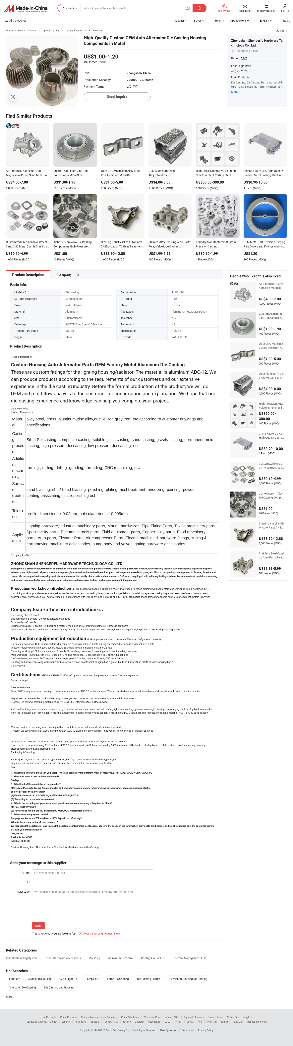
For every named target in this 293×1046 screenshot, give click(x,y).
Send (38, 926)
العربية (167, 1021)
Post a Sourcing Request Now (99, 933)
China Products (68, 1017)
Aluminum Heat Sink (120, 958)
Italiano (127, 1021)
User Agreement (168, 1030)
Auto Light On (68, 979)
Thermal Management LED (189, 958)
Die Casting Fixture (148, 979)
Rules (286, 20)
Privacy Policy (205, 1030)
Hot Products (49, 1017)
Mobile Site (233, 1017)
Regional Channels (194, 1017)
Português (80, 1021)
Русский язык (110, 1021)
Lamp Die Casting (118, 979)
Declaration (188, 1030)
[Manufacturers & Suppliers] (25, 8)
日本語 (190, 1021)
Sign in (285, 10)
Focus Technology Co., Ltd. (120, 1030)
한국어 (178, 1021)
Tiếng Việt (237, 1021)
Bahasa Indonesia (257, 1021)
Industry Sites (172, 1017)
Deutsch (139, 1021)
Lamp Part (92, 979)
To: (28, 882)
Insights (247, 1017)
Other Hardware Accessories (63, 958)
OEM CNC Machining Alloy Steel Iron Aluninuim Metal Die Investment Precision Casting (271, 346)
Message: (23, 891)
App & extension (240, 20)
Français (94, 1021)
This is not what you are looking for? (54, 933)
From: (25, 873)
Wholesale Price (152, 1017)
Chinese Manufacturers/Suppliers (99, 1017)
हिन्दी (200, 1021)
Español (66, 1021)
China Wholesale (130, 1017)
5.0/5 (244, 58)
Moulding (94, 958)
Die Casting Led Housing (59, 987)
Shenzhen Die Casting (22, 987)
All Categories (17, 20)
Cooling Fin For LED (153, 958)
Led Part (14, 979)
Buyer (197, 20)
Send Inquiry (117, 96)
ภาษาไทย (211, 1021)
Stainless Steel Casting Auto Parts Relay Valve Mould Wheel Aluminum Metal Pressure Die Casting (271, 555)
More (234, 92)
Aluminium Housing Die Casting (188, 979)
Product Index (215, 1017)
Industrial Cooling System (21, 958)
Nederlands (154, 1021)
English (53, 1021)
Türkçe (224, 1021)
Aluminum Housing (40, 979)
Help (218, 20)
